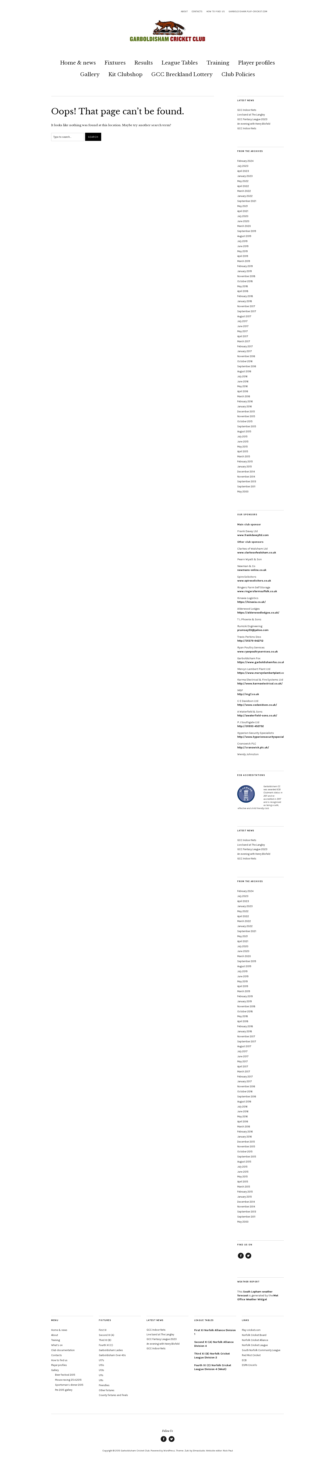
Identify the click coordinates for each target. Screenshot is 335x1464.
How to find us (215, 11)
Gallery (90, 74)
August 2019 (244, 236)
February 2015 (245, 461)
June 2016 (243, 381)
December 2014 (246, 471)
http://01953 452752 (250, 726)
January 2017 (244, 351)
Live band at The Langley (251, 114)
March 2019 (243, 261)
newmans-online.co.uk (251, 570)
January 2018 (244, 301)
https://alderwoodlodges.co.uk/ (258, 612)
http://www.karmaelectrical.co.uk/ (260, 683)
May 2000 (243, 491)
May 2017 (242, 331)
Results (143, 63)
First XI (102, 1330)
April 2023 (243, 171)
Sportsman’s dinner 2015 (69, 1384)
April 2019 (242, 256)
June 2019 (243, 246)
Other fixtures (106, 1390)
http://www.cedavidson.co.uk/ (257, 705)
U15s (101, 1365)
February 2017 (245, 346)
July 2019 (242, 241)
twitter (248, 1258)
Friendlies (104, 1385)
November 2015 (246, 416)
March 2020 (244, 226)
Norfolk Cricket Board (254, 1335)
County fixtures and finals (113, 1395)
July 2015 (242, 436)
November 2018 (246, 276)
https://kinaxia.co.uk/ (251, 602)
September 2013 (246, 481)
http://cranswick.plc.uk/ (253, 747)
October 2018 (245, 281)
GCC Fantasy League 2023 (252, 119)
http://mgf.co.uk (248, 694)
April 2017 (242, 336)
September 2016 (246, 366)
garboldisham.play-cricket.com (248, 11)
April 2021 (242, 211)
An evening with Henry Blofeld (253, 123)
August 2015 (244, 431)
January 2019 (244, 271)
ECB (244, 1360)
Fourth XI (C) (106, 1345)
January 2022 (245, 196)
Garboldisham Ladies (111, 1350)
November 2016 (246, 356)
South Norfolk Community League (261, 1350)
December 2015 (246, 411)
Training (217, 63)
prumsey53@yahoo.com (253, 630)
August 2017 (244, 316)
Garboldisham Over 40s (112, 1355)
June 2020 (243, 221)
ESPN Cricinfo (249, 1365)
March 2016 (243, 396)
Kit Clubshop (125, 74)
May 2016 (242, 386)
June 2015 (243, 441)
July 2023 (242, 166)
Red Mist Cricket (251, 1355)
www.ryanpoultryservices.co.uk (257, 651)
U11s (101, 1375)
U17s (101, 1360)
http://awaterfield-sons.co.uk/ (257, 715)
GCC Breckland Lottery (182, 74)
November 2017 (246, 306)
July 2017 (242, 321)
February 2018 (245, 296)
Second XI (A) (106, 1335)
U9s (101, 1380)
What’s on (57, 1345)
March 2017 (243, 341)
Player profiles (256, 63)
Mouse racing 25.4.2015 (68, 1379)
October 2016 (245, 361)
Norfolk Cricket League (255, 1345)
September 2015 (246, 426)
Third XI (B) (105, 1340)
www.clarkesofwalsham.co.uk (256, 552)
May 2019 (242, 251)
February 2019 (245, 266)
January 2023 (245, 176)
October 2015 (245, 421)
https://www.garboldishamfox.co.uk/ (261, 662)
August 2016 (244, 371)
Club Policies (238, 74)
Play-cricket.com (251, 1330)
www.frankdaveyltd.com (253, 535)
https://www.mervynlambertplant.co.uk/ (263, 673)
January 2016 (244, 406)
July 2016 (242, 376)
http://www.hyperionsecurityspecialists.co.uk (266, 736)
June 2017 (243, 326)
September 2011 (246, 486)
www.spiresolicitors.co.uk (254, 580)
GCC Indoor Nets (246, 110)
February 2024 (245, 160)
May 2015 (242, 446)
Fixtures (115, 63)
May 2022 (243, 181)
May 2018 (242, 286)
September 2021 (246, 201)
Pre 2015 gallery (63, 1389)
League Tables (179, 63)
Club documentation (63, 1350)
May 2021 (242, 206)
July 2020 (242, 216)
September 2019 (246, 231)
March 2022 (244, 191)
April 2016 (242, 391)
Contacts (197, 11)
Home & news (78, 63)
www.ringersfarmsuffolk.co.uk (257, 591)
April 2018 (242, 291)
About (184, 11)
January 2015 (244, 466)
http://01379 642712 (250, 640)
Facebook (241, 1258)
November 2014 (246, 476)
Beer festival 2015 (65, 1374)
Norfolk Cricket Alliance (255, 1340)
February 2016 (245, 401)
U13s (101, 1370)
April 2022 (243, 186)
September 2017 (246, 311)
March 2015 (243, 456)
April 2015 (242, 451)
